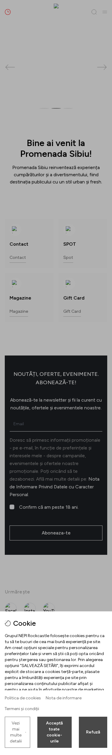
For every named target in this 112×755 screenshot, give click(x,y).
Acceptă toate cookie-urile (54, 732)
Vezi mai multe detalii (16, 732)
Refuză (93, 732)
